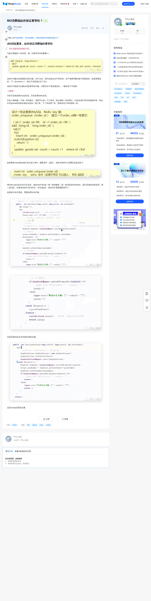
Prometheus (137, 93)
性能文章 (9, 10)
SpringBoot (118, 89)
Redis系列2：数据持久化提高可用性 (130, 145)
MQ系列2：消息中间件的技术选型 (129, 191)
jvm (122, 97)
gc (128, 97)
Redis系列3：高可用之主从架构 (128, 149)
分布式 (48, 425)
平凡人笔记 (17, 27)
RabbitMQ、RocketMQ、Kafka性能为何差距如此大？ (37, 37)
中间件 (14, 425)
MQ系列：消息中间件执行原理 (128, 187)
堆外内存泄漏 (139, 89)
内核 (125, 102)
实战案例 (128, 89)
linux (134, 97)
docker (127, 93)
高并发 (35, 425)
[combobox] (138, 84)
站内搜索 (135, 84)
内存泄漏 (117, 102)
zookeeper (118, 93)
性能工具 (83, 4)
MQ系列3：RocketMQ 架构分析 (128, 195)
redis (41, 425)
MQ (28, 425)
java (116, 97)
